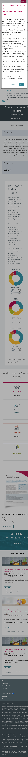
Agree (21, 84)
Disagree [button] (13, 84)
